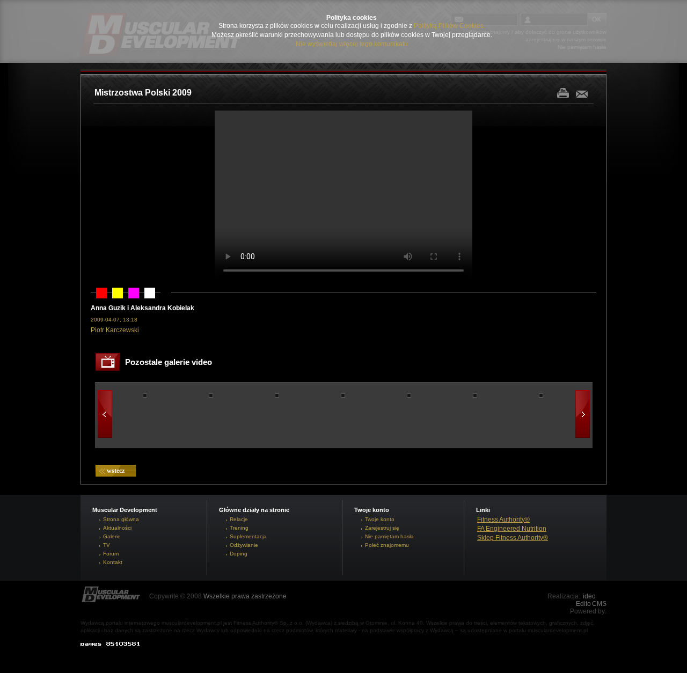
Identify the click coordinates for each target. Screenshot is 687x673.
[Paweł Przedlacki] (409, 395)
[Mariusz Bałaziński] (475, 395)
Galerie (112, 536)
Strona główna (121, 519)
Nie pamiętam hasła (389, 536)
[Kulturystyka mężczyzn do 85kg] (541, 395)
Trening (239, 528)
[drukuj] (565, 92)
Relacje (239, 519)
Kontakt (112, 562)
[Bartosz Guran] (211, 395)
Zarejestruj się (382, 528)
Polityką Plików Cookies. (449, 26)
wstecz (116, 470)
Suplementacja (248, 536)
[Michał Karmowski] (145, 395)
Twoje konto (379, 519)
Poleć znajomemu (387, 545)
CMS (599, 604)
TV (106, 545)
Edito (583, 604)
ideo (589, 596)
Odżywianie (244, 545)
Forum (111, 554)
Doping (238, 554)
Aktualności (117, 528)
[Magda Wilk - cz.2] (277, 395)
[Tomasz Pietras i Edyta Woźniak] (343, 395)
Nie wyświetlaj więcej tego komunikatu (352, 44)
